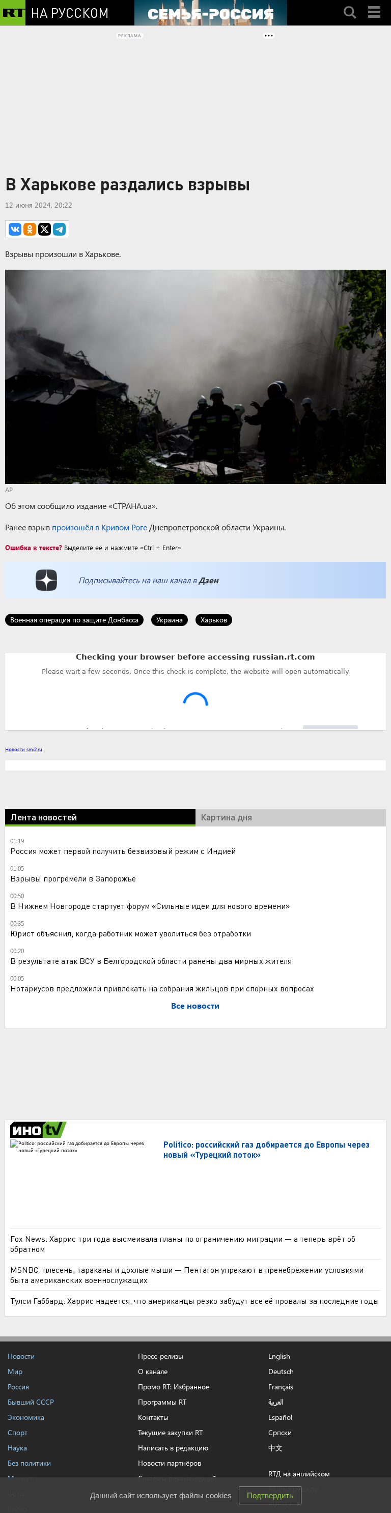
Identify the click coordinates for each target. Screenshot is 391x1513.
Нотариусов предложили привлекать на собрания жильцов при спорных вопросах (162, 1145)
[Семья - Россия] (210, 12)
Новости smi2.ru (23, 749)
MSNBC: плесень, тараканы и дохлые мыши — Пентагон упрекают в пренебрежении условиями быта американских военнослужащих (187, 1432)
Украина (169, 619)
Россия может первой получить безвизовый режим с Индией (123, 1008)
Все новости (195, 1163)
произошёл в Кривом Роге (99, 527)
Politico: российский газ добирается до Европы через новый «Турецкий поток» (266, 1307)
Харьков (214, 619)
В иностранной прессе (40, 1287)
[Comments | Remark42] (195, 690)
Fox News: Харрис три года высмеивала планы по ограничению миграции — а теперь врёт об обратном (182, 1401)
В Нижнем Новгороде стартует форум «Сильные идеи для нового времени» (150, 1063)
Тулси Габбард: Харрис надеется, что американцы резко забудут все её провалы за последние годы (194, 1458)
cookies (219, 1495)
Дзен (208, 580)
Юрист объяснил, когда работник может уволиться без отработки (130, 1091)
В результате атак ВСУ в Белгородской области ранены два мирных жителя (151, 1118)
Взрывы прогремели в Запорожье (73, 1036)
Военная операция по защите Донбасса (74, 619)
